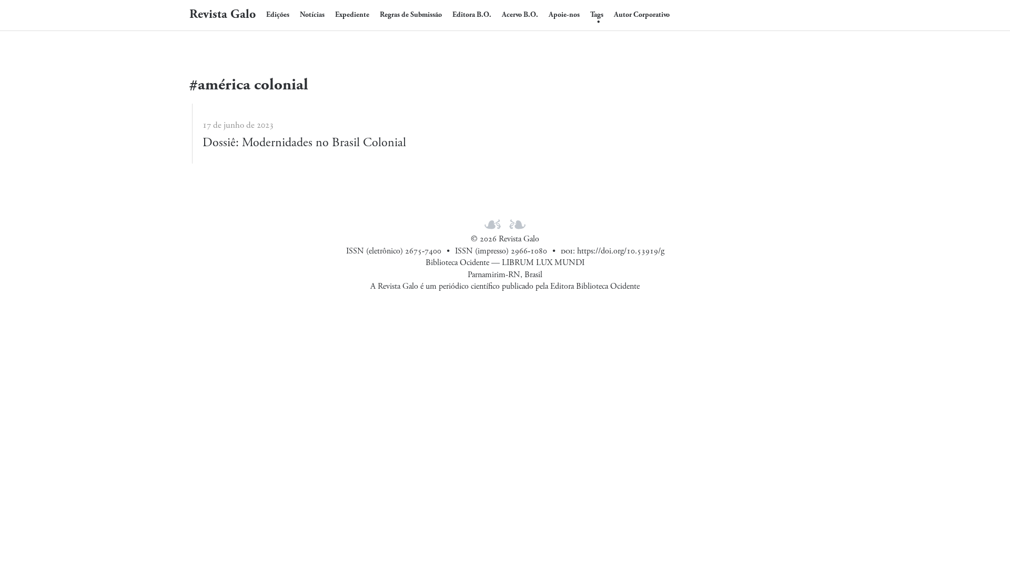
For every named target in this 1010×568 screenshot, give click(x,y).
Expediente (352, 14)
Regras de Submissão (411, 14)
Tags (596, 14)
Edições (277, 14)
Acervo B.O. (520, 14)
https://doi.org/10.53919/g (620, 251)
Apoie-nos (564, 14)
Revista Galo (222, 14)
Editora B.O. (471, 14)
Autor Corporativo (642, 14)
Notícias (312, 14)
